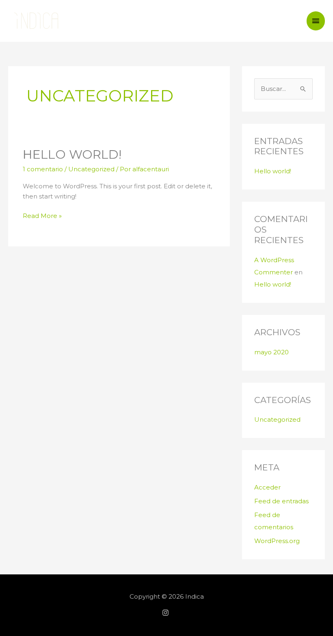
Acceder (267, 487)
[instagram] (166, 612)
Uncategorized (91, 169)
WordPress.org (277, 541)
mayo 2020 (271, 352)
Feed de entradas (281, 501)
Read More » (42, 215)
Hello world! (72, 154)
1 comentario (43, 169)
